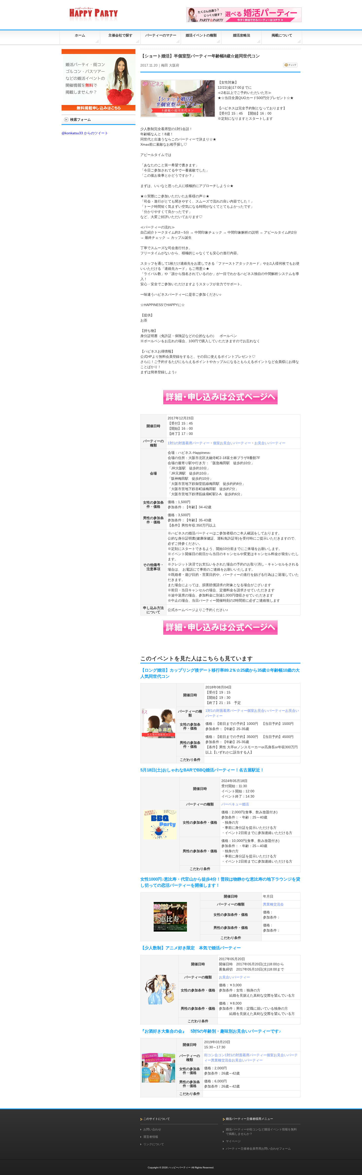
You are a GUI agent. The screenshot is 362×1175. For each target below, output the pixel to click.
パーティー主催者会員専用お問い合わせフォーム (258, 1148)
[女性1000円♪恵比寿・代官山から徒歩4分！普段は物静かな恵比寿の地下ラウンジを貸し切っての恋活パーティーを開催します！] (170, 929)
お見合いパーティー (269, 443)
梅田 (164, 65)
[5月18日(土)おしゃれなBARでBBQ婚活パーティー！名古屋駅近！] (160, 837)
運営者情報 (150, 1137)
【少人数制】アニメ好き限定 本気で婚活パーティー (190, 948)
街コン (209, 1055)
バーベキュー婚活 (235, 804)
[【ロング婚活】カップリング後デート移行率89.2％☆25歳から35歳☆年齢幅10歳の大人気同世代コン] (158, 736)
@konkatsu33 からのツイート (85, 133)
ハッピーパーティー (179, 1167)
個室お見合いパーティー (232, 443)
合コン (219, 1055)
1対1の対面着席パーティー (189, 443)
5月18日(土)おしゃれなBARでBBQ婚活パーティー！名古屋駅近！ (202, 770)
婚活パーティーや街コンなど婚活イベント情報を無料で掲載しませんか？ (261, 1132)
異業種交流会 (273, 904)
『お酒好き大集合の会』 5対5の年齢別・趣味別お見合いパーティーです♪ (210, 1031)
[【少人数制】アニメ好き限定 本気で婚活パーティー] (159, 1002)
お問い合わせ (152, 1129)
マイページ (233, 1141)
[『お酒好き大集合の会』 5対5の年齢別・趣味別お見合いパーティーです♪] (158, 1080)
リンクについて (153, 1144)
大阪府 (174, 65)
